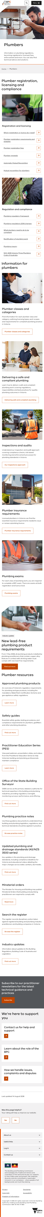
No (15, 1120)
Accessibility (27, 1193)
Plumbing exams (13, 576)
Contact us (8, 1155)
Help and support (6, 1036)
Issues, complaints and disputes (6, 1079)
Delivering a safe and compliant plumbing (15, 378)
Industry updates (13, 944)
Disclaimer (27, 1190)
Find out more (9, 666)
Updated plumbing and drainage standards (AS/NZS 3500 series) (20, 849)
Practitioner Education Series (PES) (21, 747)
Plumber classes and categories (15, 310)
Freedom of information (10, 1197)
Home (4, 69)
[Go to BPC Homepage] (6, 3)
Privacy (5, 1190)
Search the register (14, 914)
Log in (6, 1148)
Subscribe (8, 1000)
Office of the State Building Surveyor (19, 782)
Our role (6, 1057)
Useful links (8, 1142)
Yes (5, 1120)
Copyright (5, 1193)
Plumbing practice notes (18, 816)
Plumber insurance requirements (14, 512)
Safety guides (11, 715)
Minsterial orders (13, 885)
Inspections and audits (17, 445)
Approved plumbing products (21, 683)
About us (7, 1135)
